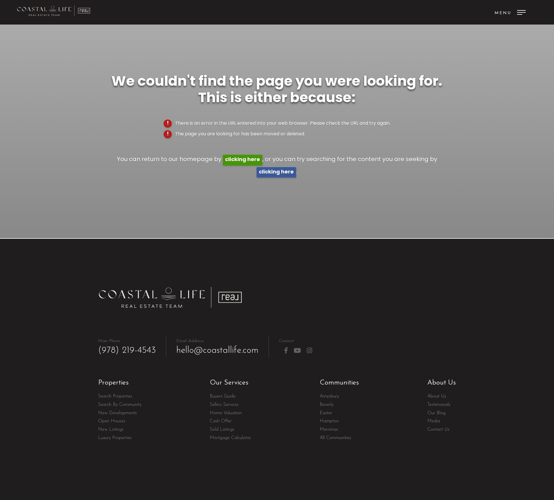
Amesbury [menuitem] (329, 396)
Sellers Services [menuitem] (224, 404)
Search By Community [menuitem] (119, 404)
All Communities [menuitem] (335, 438)
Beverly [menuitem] (327, 404)
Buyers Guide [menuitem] (222, 396)
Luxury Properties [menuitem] (115, 438)
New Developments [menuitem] (117, 413)
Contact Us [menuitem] (438, 429)
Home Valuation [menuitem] (226, 413)
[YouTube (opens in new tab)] (297, 351)
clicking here (242, 159)
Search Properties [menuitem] (115, 396)
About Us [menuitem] (436, 396)
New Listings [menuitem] (110, 429)
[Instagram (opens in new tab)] (309, 351)
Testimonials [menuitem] (438, 404)
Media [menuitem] (433, 421)
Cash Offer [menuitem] (221, 421)
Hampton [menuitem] (329, 421)
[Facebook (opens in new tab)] (286, 351)
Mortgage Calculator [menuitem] (230, 438)
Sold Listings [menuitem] (222, 429)
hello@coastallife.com (217, 347)
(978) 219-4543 (127, 347)
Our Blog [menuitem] (436, 413)
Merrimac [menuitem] (329, 429)
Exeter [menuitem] (326, 413)
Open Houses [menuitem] (111, 421)
